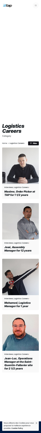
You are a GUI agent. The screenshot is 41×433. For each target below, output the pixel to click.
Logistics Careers (21, 187)
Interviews (8, 187)
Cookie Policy (17, 428)
